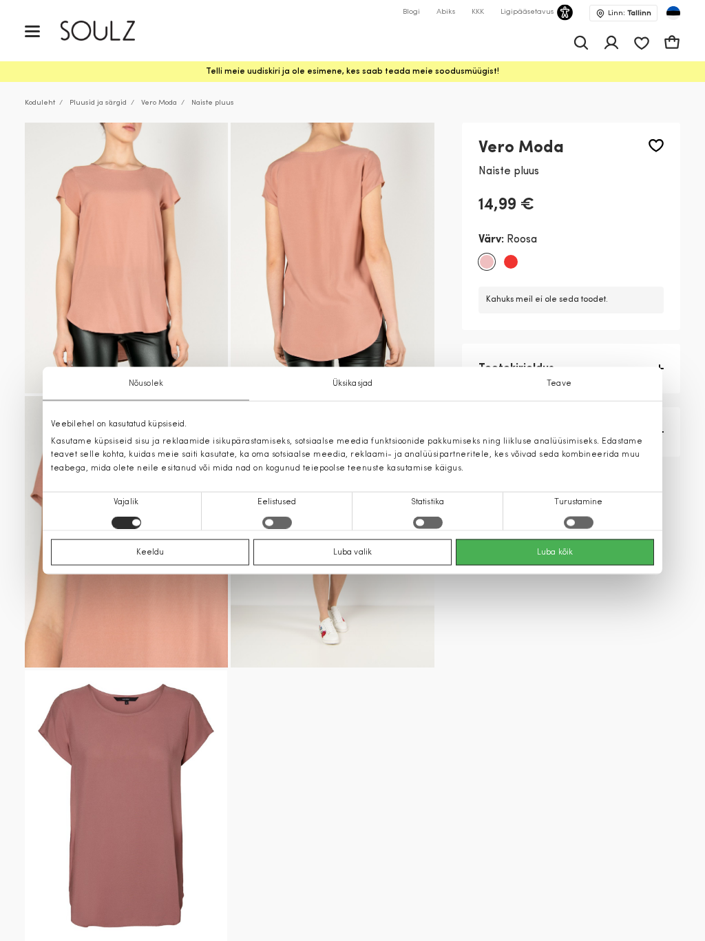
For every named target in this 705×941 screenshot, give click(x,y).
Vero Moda (159, 103)
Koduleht (40, 103)
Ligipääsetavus (527, 12)
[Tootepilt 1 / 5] (126, 258)
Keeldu (150, 552)
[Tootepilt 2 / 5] (332, 258)
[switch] (277, 522)
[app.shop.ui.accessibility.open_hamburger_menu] (32, 30)
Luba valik (352, 552)
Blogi (411, 12)
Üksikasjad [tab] (352, 384)
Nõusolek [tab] (146, 384)
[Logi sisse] (611, 42)
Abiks (445, 12)
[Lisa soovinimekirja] (656, 145)
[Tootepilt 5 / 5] (126, 805)
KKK (478, 12)
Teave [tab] (559, 384)
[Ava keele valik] (673, 13)
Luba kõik (555, 552)
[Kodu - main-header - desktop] (108, 30)
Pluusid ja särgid (98, 103)
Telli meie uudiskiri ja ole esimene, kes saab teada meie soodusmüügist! (352, 72)
